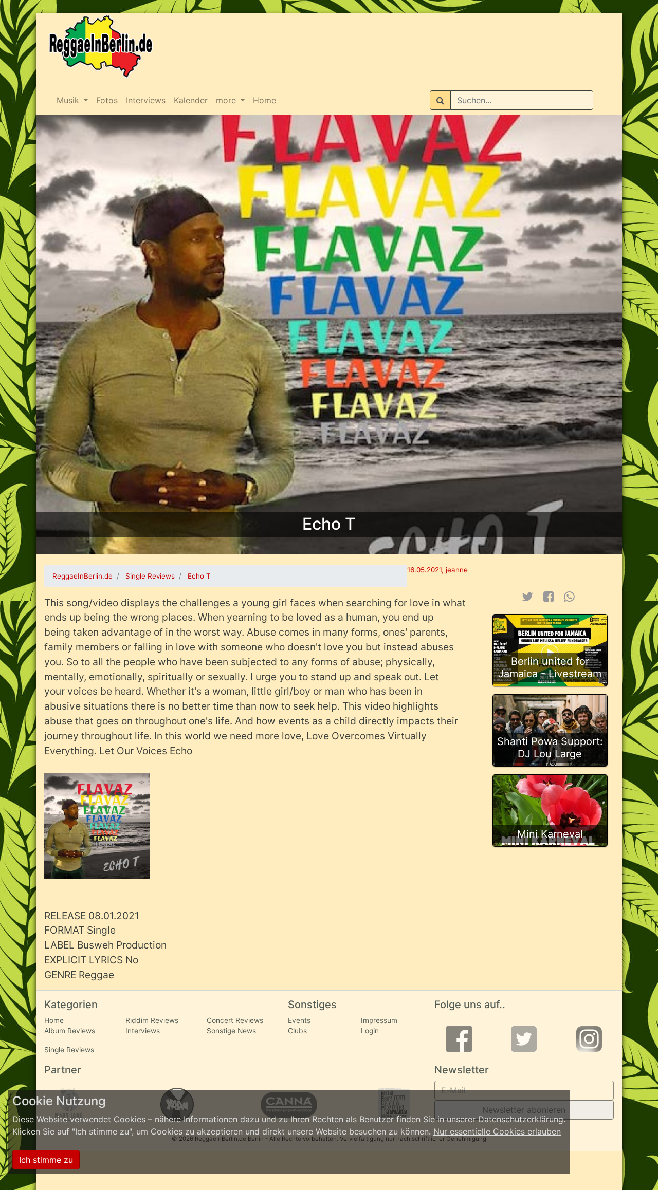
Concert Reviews (235, 1020)
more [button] (227, 100)
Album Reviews (69, 1031)
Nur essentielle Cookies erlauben (497, 1131)
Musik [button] (69, 100)
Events (299, 1020)
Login (370, 1031)
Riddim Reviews (151, 1020)
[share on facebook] (549, 596)
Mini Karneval (550, 834)
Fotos (107, 100)
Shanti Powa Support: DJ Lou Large (550, 747)
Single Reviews (69, 1050)
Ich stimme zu (46, 1160)
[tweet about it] (527, 596)
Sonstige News (231, 1031)
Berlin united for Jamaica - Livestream (549, 667)
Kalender (191, 100)
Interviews (146, 100)
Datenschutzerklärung (520, 1119)
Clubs (297, 1031)
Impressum (379, 1020)
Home (264, 100)
